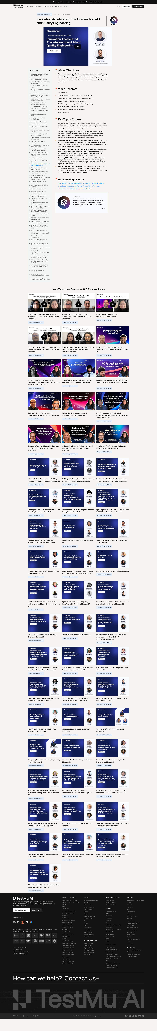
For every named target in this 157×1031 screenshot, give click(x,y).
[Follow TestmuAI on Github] (139, 1016)
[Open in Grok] (27, 922)
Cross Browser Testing (68, 920)
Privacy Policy (131, 932)
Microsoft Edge (88, 918)
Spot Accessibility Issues (112, 963)
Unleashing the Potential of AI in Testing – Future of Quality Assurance (79, 186)
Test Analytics (66, 959)
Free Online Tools (110, 932)
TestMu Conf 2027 (111, 911)
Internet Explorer (88, 909)
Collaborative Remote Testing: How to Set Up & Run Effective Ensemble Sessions (40, 222)
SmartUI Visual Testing (68, 954)
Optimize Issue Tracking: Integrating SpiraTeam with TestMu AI (39, 168)
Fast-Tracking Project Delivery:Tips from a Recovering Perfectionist (40, 96)
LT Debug (65, 938)
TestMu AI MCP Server (112, 967)
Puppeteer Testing (89, 952)
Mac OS (86, 925)
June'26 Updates (132, 956)
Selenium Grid (87, 945)
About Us (129, 902)
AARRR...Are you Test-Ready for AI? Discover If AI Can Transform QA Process (40, 274)
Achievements (131, 911)
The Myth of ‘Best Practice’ (37, 158)
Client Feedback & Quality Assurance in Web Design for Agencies (39, 74)
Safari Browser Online (89, 916)
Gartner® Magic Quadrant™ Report (134, 951)
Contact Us (130, 944)
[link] (18, 6)
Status (107, 941)
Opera (85, 921)
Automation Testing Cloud (69, 900)
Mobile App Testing (67, 927)
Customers (130, 907)
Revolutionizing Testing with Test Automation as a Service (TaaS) (38, 103)
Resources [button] (48, 6)
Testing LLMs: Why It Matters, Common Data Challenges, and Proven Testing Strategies (39, 266)
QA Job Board (109, 927)
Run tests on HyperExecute (113, 956)
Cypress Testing (88, 948)
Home (54, 14)
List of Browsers (88, 905)
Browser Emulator (89, 934)
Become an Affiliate (132, 927)
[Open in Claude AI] (22, 922)
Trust (128, 937)
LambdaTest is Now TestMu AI (135, 900)
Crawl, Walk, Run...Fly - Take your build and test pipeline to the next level (40, 99)
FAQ (107, 922)
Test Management (67, 925)
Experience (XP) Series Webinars (44, 14)
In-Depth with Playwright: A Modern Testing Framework (39, 182)
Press (129, 909)
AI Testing (65, 929)
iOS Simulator (87, 930)
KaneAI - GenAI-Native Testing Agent (70, 903)
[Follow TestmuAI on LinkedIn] (133, 1016)
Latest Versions (110, 934)
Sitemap (108, 938)
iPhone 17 (86, 902)
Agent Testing (66, 908)
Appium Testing (110, 900)
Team (129, 941)
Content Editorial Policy (133, 923)
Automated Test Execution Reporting (39, 124)
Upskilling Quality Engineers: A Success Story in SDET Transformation (39, 195)
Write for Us (130, 925)
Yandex (86, 923)
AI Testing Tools (110, 936)
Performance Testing (68, 934)
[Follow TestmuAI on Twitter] (130, 1016)
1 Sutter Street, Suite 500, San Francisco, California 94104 (21, 952)
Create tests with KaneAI (112, 949)
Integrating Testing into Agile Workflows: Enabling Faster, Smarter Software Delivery (40, 278)
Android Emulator (88, 932)
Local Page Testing (67, 941)
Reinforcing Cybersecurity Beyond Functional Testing (38, 236)
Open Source (130, 921)
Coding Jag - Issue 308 (133, 954)
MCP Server (65, 918)
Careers (129, 905)
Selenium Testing (88, 943)
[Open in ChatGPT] (14, 922)
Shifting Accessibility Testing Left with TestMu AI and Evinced (39, 134)
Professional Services (68, 961)
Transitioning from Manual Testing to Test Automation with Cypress (40, 247)
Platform (29, 6)
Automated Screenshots (69, 943)
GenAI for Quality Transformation (38, 189)
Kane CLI (64, 906)
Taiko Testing (87, 955)
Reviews (129, 914)
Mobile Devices (88, 927)
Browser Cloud (66, 936)
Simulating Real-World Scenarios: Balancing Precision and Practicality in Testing (39, 227)
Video (59, 14)
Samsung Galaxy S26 (89, 900)
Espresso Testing (110, 902)
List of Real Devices (89, 907)
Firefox (86, 911)
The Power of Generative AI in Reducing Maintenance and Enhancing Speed (39, 172)
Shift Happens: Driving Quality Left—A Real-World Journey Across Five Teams (39, 244)
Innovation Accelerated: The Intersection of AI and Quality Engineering (40, 164)
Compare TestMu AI (67, 964)
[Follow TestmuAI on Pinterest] (143, 1016)
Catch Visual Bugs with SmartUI (112, 959)
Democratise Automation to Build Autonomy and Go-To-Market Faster (39, 78)
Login (118, 6)
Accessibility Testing (68, 947)
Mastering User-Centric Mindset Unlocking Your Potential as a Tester (39, 149)
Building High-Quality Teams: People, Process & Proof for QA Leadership (39, 210)
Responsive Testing (67, 950)
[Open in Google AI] (31, 922)
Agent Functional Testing (69, 911)
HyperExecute (66, 931)
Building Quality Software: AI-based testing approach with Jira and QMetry (40, 178)
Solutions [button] (38, 6)
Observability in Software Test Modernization (37, 271)
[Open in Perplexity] (18, 922)
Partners (129, 918)
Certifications (109, 916)
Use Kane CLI (109, 952)
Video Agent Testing (68, 913)
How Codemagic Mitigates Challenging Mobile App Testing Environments (39, 107)
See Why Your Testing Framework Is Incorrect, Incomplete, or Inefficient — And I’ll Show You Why (40, 252)
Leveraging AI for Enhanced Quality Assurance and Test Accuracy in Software (81, 183)
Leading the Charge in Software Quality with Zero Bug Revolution (39, 203)
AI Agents (58, 6)
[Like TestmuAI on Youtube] (136, 1016)
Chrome (86, 914)
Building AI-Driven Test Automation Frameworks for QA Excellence (39, 240)
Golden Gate (87, 937)
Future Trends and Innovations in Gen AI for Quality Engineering (40, 146)
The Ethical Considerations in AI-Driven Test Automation (75, 189)
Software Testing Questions (113, 929)
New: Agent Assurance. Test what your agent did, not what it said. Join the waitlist (77, 2)
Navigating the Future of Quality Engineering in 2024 (38, 118)
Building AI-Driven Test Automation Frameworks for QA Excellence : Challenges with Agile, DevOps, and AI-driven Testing (40, 232)
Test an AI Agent (110, 947)
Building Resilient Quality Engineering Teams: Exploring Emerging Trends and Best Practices (39, 261)
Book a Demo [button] (126, 6)
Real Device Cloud (67, 922)
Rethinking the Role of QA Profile (38, 175)
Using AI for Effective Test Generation (39, 121)
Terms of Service (132, 930)
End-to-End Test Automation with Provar (40, 93)
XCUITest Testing (110, 905)
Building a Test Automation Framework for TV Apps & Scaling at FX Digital (40, 207)
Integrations (65, 957)
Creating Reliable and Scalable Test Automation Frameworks (38, 192)
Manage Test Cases (111, 965)
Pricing (66, 6)
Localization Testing (67, 952)
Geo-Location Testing (68, 945)
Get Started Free (138, 6)
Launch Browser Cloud (112, 954)
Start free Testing (20, 910)
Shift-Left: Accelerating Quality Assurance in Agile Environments (40, 90)
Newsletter (109, 918)
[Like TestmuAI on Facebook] (126, 1016)
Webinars (108, 920)
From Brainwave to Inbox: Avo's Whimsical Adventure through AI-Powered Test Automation (40, 154)
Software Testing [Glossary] (113, 925)
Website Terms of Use (133, 939)
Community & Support (133, 916)
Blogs (107, 913)
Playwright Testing (89, 950)
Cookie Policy (131, 934)
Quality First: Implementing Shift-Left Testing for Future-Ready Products (39, 256)
